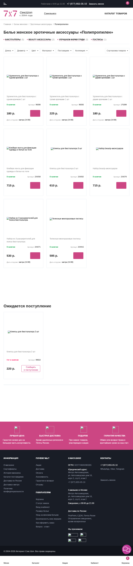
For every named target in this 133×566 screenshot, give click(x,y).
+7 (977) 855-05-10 (77, 3)
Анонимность (42, 477)
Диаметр (21, 51)
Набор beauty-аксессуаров (105, 168)
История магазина (12, 473)
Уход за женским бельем (47, 515)
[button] (126, 549)
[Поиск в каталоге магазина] (112, 4)
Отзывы (39, 485)
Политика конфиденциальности (14, 490)
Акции (65, 563)
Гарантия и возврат (45, 481)
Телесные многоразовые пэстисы (65, 239)
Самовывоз (50, 13)
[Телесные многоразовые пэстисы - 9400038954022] (66, 219)
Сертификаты (10, 469)
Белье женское (21, 24)
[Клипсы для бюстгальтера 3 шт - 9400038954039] (66, 149)
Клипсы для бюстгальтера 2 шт (21, 352)
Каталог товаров (116, 13)
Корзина (125, 560)
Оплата (39, 473)
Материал (47, 51)
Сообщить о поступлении (31, 368)
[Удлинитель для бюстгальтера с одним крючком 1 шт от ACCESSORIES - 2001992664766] (23, 77)
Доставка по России (13, 481)
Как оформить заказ (45, 523)
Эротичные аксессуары (41, 24)
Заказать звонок (96, 4)
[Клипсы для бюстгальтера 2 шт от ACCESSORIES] (23, 332)
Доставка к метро (11, 485)
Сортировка (116, 51)
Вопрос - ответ (42, 527)
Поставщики (63, 51)
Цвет (33, 51)
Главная (7, 24)
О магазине (9, 465)
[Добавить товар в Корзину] (35, 113)
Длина (8, 51)
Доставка (40, 469)
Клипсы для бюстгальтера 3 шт (64, 168)
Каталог (35, 563)
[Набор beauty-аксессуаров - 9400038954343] (109, 149)
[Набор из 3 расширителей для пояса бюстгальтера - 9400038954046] (23, 219)
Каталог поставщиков (13, 477)
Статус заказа (42, 503)
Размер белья (42, 511)
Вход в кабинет (43, 507)
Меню (6, 563)
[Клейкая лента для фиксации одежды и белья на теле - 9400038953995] (23, 149)
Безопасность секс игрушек (48, 519)
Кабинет (95, 563)
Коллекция (80, 51)
